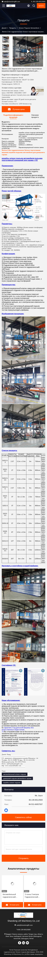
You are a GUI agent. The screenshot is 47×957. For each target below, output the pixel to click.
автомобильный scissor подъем (14, 774)
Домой (4, 28)
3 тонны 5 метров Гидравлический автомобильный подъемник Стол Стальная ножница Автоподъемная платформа (32, 895)
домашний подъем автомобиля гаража (17, 778)
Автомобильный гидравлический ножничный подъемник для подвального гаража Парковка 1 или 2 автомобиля (12, 895)
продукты (12, 28)
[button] (6, 65)
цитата (41, 6)
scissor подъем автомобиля (29, 28)
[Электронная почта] (6, 810)
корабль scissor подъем (11, 782)
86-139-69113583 (39, 1)
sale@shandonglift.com (12, 1)
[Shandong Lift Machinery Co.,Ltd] (10, 5)
